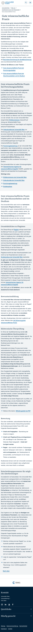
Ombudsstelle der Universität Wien (14, 129)
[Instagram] (2, 604)
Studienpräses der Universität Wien (12, 257)
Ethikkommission (14, 120)
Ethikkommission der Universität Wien (15, 177)
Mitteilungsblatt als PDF (23, 411)
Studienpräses (7, 186)
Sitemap (3, 626)
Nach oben (6, 571)
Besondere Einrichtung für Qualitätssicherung (17, 59)
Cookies (10, 628)
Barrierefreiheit (23, 626)
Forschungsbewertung (10, 146)
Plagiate (16, 229)
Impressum (4, 628)
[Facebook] (12, 604)
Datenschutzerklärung (12, 626)
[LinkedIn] (5, 604)
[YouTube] (9, 604)
